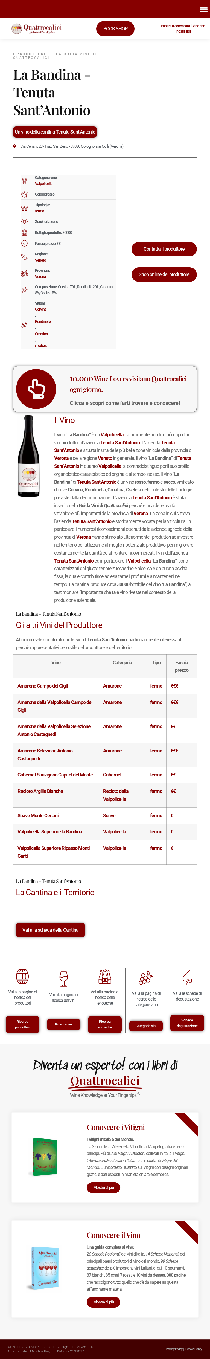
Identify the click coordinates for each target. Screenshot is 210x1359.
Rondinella (43, 321)
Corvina (40, 309)
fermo (39, 211)
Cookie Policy (193, 1349)
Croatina (41, 334)
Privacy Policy (174, 1349)
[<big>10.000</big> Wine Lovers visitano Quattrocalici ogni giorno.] (36, 389)
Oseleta (41, 346)
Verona (40, 276)
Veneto (40, 260)
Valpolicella (43, 183)
